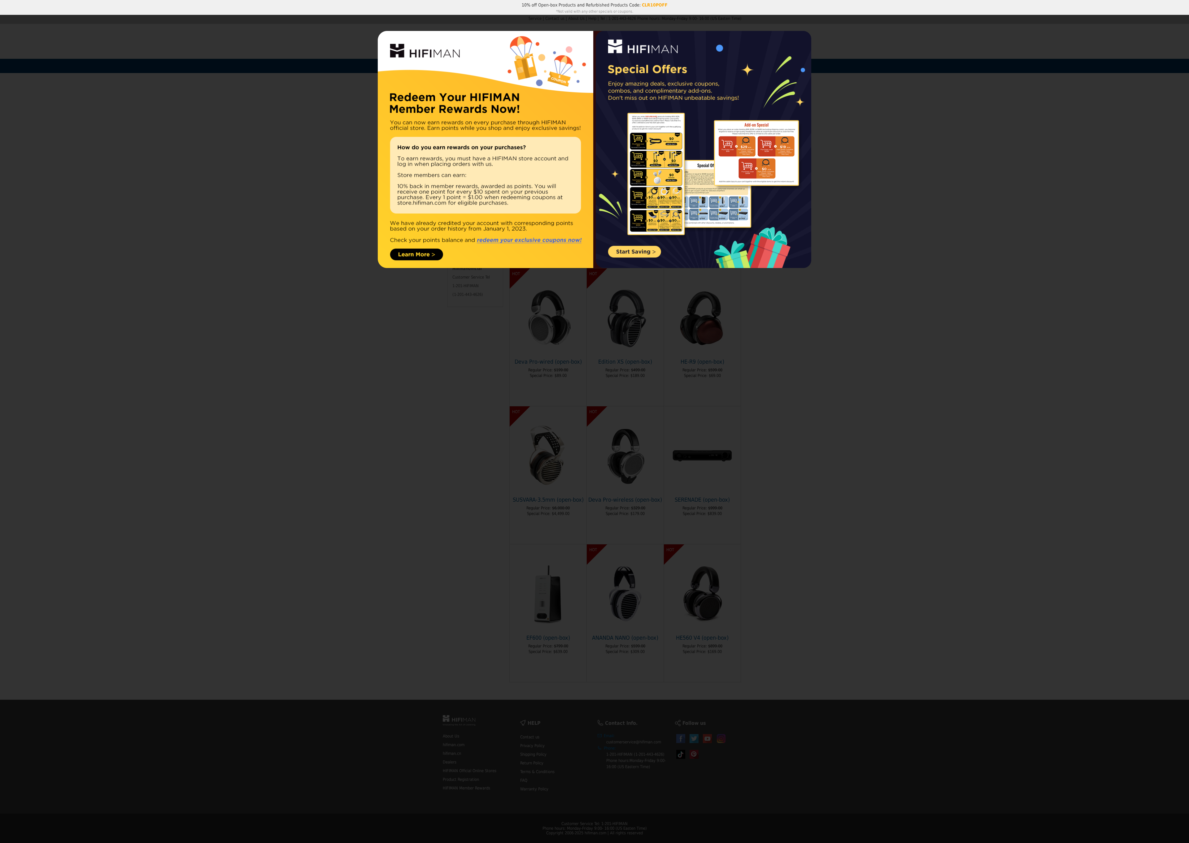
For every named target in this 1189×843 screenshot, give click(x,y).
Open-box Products (557, 4)
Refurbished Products (607, 4)
